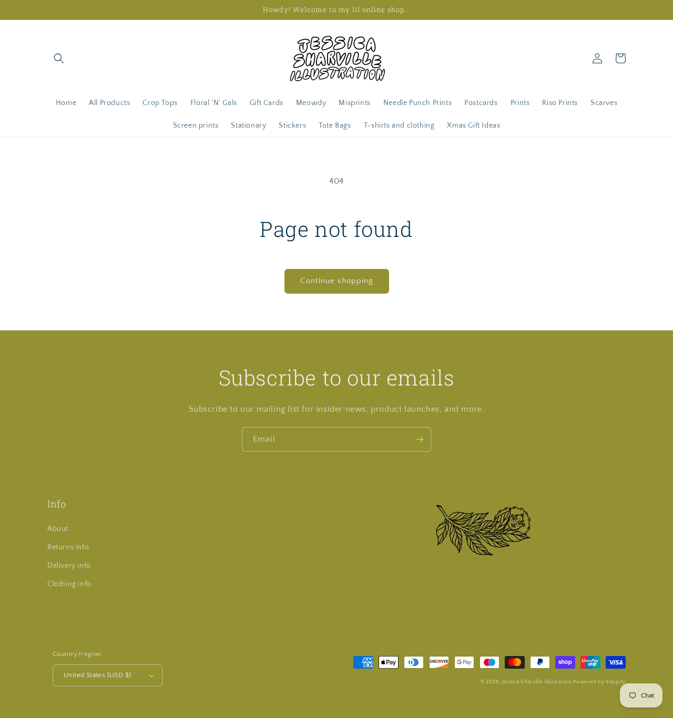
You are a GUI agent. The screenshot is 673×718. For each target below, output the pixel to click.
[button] (58, 58)
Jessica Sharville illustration (537, 682)
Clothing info (69, 584)
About (57, 529)
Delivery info (69, 565)
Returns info (68, 547)
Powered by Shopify (599, 682)
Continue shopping (336, 280)
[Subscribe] (419, 439)
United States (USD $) (97, 675)
